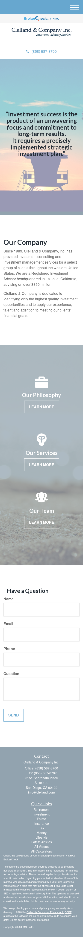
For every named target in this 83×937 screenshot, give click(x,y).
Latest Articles (41, 842)
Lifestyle (41, 837)
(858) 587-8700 (44, 51)
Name (8, 598)
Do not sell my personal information (29, 919)
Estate (41, 818)
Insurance (41, 823)
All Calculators (41, 851)
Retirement (41, 809)
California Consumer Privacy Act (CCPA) (49, 912)
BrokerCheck (10, 859)
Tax (41, 828)
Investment (41, 814)
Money (42, 832)
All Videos (41, 846)
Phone (9, 648)
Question (11, 673)
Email (8, 623)
